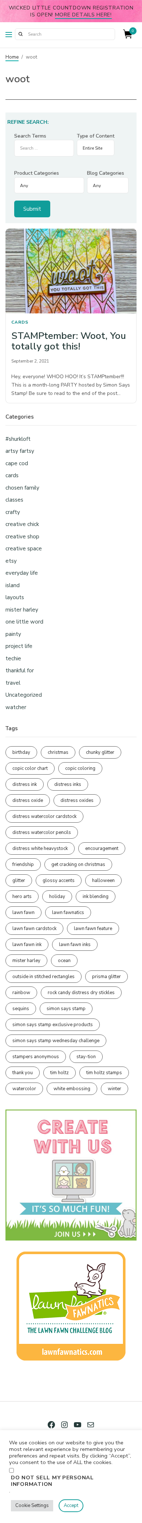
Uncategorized (23, 695)
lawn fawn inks (75, 944)
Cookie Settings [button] (32, 1505)
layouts (14, 597)
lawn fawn (23, 912)
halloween (103, 880)
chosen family (22, 487)
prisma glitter (106, 976)
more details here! (83, 14)
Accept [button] (71, 1505)
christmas (58, 752)
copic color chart (30, 768)
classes (14, 499)
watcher (15, 707)
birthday (21, 752)
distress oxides (77, 800)
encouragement (101, 848)
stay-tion (86, 1056)
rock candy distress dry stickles (81, 992)
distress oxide (27, 800)
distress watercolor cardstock (44, 816)
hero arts (22, 896)
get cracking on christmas (78, 864)
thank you (22, 1072)
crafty (12, 512)
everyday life (21, 573)
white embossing (72, 1088)
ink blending (96, 896)
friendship (23, 864)
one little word (24, 621)
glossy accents (59, 880)
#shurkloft (18, 439)
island (12, 585)
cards (19, 322)
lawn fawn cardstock (34, 928)
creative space (23, 548)
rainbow (21, 992)
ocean (64, 960)
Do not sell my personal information (52, 1480)
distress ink (24, 784)
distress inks (67, 784)
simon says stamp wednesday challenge (55, 1040)
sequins (20, 1008)
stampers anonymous (35, 1056)
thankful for (19, 670)
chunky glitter (100, 752)
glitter (18, 880)
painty (13, 634)
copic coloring (80, 768)
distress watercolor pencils (41, 832)
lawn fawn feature (93, 928)
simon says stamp (66, 1008)
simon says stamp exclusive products (52, 1024)
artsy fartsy (19, 451)
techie (13, 658)
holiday (57, 896)
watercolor (24, 1088)
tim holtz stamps (104, 1072)
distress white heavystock (40, 848)
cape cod (16, 463)
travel (12, 683)
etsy (11, 561)
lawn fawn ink (27, 944)
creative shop (22, 536)
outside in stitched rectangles (43, 976)
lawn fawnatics (68, 912)
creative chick (22, 524)
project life (18, 646)
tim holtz (59, 1072)
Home (12, 57)
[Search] (20, 34)
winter (114, 1088)
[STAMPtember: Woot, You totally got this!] (71, 271)
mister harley (21, 609)
